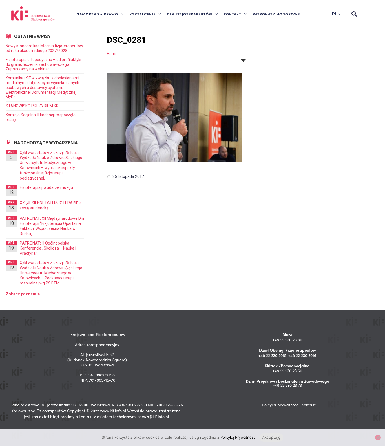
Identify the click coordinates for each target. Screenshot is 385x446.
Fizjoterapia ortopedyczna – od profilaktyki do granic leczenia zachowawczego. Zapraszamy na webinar (43, 64)
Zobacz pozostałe (23, 294)
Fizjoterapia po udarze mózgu (46, 187)
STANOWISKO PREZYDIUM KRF (33, 106)
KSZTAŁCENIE (143, 13)
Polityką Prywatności (238, 437)
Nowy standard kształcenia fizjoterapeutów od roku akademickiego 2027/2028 (44, 48)
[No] (378, 437)
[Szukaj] (354, 14)
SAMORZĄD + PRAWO (97, 13)
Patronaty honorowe (276, 13)
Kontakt (309, 404)
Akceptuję (271, 437)
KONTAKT (232, 13)
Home (112, 53)
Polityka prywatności (280, 404)
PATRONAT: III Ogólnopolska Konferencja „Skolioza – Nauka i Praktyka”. (48, 248)
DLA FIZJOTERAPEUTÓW (190, 13)
